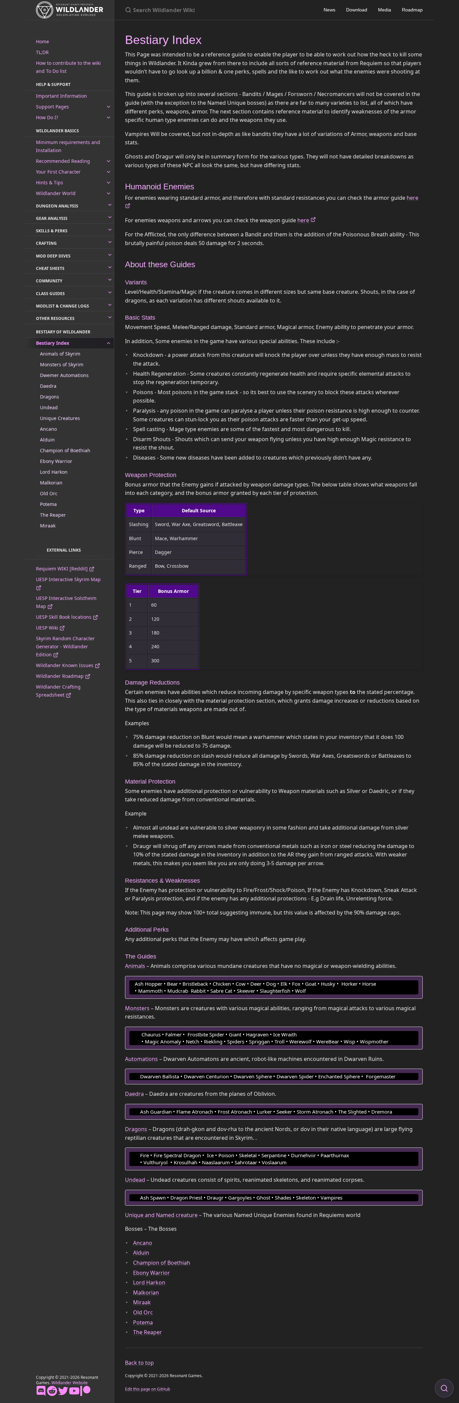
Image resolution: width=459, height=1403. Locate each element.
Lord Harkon (54, 472)
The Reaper (53, 515)
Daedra (48, 386)
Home (42, 41)
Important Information (61, 96)
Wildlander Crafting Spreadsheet (58, 691)
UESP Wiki (47, 627)
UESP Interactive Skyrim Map (68, 579)
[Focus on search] (444, 1388)
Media (384, 9)
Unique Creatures (60, 418)
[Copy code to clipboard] (417, 983)
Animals (135, 966)
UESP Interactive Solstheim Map (66, 602)
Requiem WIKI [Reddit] (62, 568)
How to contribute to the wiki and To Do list (68, 67)
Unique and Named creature (161, 1215)
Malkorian (51, 482)
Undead (49, 407)
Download (356, 9)
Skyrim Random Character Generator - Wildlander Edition (65, 646)
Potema (48, 504)
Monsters (137, 1008)
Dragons (49, 396)
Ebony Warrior (56, 461)
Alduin (47, 439)
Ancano (48, 429)
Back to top (139, 1362)
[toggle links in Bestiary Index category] (108, 343)
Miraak (47, 525)
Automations (141, 1059)
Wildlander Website (69, 1383)
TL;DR (42, 52)
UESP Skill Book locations (64, 617)
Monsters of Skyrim (61, 364)
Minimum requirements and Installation (68, 146)
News (329, 9)
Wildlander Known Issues (65, 665)
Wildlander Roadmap (60, 676)
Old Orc (48, 493)
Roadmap (412, 9)
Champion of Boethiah (65, 450)
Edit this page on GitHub (147, 1389)
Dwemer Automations (64, 375)
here (303, 220)
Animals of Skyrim (60, 353)
